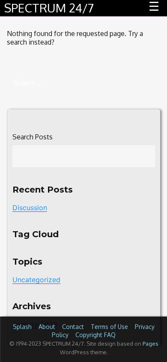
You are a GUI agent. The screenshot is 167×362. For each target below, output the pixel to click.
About (47, 326)
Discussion (29, 207)
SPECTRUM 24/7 (49, 7)
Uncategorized (36, 279)
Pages (150, 343)
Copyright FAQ (95, 334)
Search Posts (32, 137)
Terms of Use (109, 326)
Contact (73, 326)
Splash (22, 326)
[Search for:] (83, 82)
